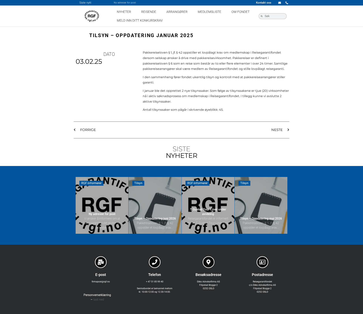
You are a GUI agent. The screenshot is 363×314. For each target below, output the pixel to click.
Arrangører (177, 12)
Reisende (148, 12)
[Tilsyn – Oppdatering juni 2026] (155, 205)
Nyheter (124, 12)
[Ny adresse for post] (102, 205)
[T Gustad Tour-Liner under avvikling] (208, 205)
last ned (98, 299)
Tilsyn (138, 183)
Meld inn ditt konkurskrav (140, 20)
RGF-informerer (91, 183)
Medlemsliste (209, 12)
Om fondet (240, 12)
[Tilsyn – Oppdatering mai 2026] (261, 205)
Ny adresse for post (125, 2)
